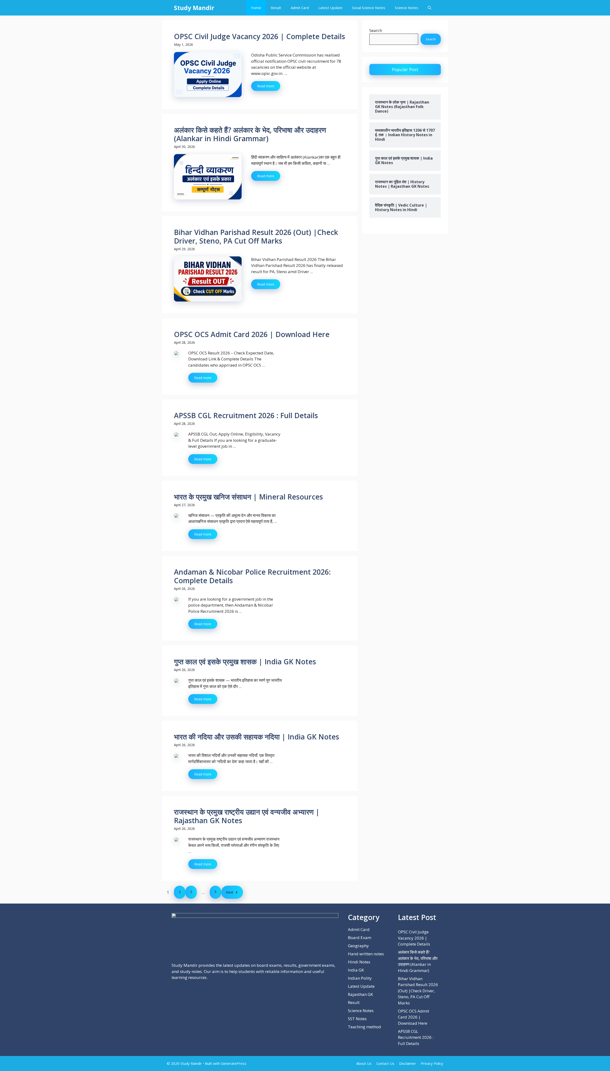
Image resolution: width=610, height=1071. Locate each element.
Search (375, 30)
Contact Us (385, 1063)
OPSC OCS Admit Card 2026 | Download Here (252, 334)
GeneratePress (233, 1063)
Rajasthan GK (360, 994)
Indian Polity (360, 978)
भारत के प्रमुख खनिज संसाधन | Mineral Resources (248, 497)
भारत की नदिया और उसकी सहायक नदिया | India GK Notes (256, 737)
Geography (358, 945)
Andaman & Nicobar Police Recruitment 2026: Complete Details (252, 576)
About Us (363, 1063)
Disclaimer (407, 1063)
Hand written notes (366, 954)
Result (276, 7)
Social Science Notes (368, 7)
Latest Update (330, 7)
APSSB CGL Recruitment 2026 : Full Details (246, 415)
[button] (429, 8)
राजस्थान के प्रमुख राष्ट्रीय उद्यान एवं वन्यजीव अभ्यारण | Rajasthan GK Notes (247, 816)
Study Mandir (194, 8)
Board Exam (359, 937)
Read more (265, 86)
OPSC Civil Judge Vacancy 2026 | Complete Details (259, 36)
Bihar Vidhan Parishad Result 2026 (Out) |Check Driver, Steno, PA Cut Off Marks (256, 236)
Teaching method (364, 1026)
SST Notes (357, 1018)
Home (256, 7)
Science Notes (406, 7)
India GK (356, 970)
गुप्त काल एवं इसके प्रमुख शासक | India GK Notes (245, 661)
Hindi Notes (359, 962)
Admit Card (300, 7)
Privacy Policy (432, 1063)
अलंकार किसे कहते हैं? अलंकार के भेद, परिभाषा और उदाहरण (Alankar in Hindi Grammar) (250, 134)
